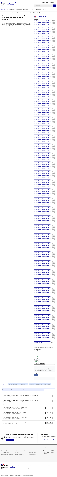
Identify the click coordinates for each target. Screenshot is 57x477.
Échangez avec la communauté (20, 454)
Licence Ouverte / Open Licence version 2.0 (43, 347)
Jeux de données (8, 12)
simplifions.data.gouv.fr (33, 448)
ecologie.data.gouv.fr (32, 454)
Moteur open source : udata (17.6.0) (48, 450)
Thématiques (3, 448)
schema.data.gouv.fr (4, 457)
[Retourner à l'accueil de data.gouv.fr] (11, 4)
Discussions (24, 384)
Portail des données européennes (6, 456)
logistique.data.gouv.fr (32, 459)
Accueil (3, 12)
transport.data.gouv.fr (32, 452)
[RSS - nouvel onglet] (41, 441)
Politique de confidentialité (18, 473)
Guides (16, 448)
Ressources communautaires (35, 384)
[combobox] (45, 5)
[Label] (34, 373)
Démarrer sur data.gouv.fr (28, 9)
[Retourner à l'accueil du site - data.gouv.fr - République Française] (14, 467)
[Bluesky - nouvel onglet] (48, 439)
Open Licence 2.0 (30, 475)
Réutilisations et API (14, 384)
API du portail (45, 448)
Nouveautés (38, 9)
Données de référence (5, 450)
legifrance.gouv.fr (27, 468)
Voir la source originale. (39, 379)
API (7, 9)
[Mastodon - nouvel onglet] (44, 439)
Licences (2, 473)
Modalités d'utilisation (9, 473)
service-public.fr (43, 468)
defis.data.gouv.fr (32, 456)
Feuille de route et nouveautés (20, 450)
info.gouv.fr (35, 468)
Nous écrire (44, 9)
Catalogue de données (5, 452)
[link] (45, 2)
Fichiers (5, 384)
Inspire (36, 375)
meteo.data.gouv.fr (32, 450)
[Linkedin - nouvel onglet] (41, 439)
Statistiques (17, 456)
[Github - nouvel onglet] (54, 439)
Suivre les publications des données (7, 454)
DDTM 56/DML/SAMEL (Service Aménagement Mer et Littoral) (42, 342)
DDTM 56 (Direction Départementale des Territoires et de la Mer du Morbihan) (42, 20)
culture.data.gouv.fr (32, 457)
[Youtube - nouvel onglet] (51, 439)
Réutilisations (12, 9)
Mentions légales (26, 473)
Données (3, 9)
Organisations (19, 9)
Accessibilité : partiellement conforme (37, 473)
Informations (47, 384)
